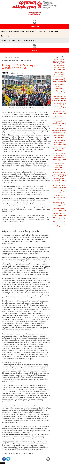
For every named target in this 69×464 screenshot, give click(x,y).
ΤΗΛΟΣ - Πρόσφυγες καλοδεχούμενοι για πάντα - (59, 142)
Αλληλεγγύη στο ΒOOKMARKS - (59, 180)
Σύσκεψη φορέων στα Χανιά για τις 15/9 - (59, 149)
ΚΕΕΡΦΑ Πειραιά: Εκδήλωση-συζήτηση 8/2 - (59, 67)
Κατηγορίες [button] (41, 31)
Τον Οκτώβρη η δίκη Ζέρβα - (59, 112)
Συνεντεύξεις (29, 41)
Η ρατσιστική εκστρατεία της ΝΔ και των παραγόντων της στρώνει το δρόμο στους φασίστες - (59, 132)
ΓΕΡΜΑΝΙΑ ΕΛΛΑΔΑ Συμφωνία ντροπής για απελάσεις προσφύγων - (59, 188)
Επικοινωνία (34, 26)
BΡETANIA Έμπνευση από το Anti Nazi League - (59, 174)
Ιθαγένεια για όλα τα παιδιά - (59, 209)
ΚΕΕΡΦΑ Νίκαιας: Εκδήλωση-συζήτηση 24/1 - (59, 61)
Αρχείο (34, 50)
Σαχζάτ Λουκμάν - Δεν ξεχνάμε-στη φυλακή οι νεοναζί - (59, 98)
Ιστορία (12, 41)
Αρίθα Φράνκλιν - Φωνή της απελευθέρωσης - (59, 166)
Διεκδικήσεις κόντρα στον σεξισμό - (59, 204)
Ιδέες (19, 41)
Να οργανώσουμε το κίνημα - (59, 214)
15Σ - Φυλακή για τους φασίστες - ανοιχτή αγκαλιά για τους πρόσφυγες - (59, 157)
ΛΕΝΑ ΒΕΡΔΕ (7, 73)
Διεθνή (3, 41)
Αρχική (4, 31)
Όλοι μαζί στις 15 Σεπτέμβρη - (59, 197)
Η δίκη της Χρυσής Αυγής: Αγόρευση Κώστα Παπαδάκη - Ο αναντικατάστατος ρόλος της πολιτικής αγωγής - (59, 76)
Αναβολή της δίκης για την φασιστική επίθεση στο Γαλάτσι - (59, 105)
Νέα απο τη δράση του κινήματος (21, 31)
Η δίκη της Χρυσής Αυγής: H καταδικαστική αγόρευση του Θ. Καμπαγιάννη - (59, 89)
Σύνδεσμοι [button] (53, 31)
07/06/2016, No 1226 (18, 73)
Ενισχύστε (5, 36)
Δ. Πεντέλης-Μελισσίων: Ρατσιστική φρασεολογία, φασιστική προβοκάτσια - (59, 120)
